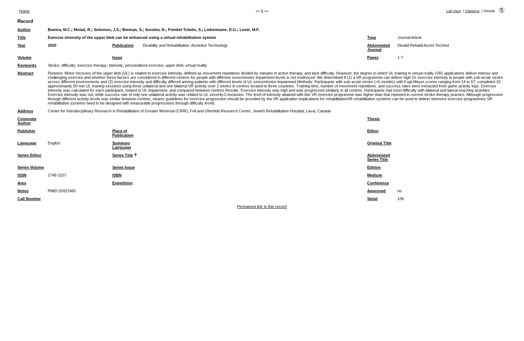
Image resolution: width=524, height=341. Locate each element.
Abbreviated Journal (378, 47)
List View (453, 11)
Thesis (373, 119)
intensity (116, 65)
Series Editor (29, 155)
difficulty (68, 65)
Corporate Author (26, 121)
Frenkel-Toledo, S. (185, 29)
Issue (117, 57)
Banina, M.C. (59, 29)
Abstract (25, 73)
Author (24, 29)
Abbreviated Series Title (378, 157)
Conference (378, 183)
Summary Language (121, 145)
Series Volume (30, 167)
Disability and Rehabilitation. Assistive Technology (185, 45)
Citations (472, 11)
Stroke (53, 65)
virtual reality (196, 65)
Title (21, 37)
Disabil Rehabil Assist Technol (423, 45)
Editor (373, 131)
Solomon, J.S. (107, 29)
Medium (374, 175)
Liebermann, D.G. (220, 29)
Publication (123, 45)
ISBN (117, 175)
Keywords (26, 65)
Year (21, 45)
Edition (374, 167)
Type (371, 37)
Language (26, 143)
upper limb (174, 65)
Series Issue (123, 167)
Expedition (122, 183)
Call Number (29, 199)
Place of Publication (123, 133)
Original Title (379, 143)
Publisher (26, 131)
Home (24, 11)
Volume (24, 57)
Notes (23, 191)
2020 (52, 45)
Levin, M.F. (250, 29)
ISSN (21, 175)
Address (25, 111)
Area (21, 183)
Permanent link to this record (262, 206)
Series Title (122, 155)
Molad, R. (82, 29)
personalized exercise (144, 65)
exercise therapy (92, 65)
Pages (373, 57)
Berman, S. (132, 29)
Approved (376, 191)
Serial (372, 199)
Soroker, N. (155, 29)
